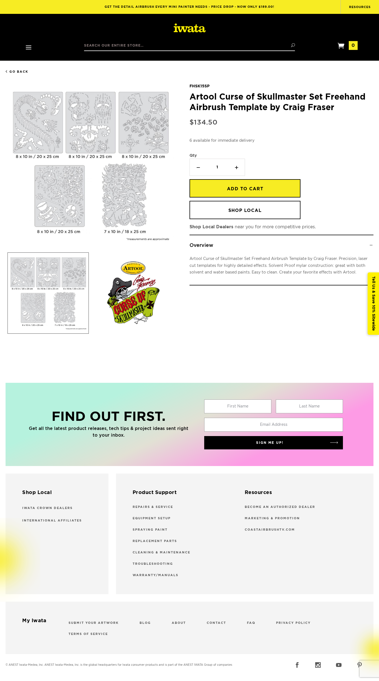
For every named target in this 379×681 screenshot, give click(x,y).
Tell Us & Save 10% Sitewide (373, 303)
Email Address (273, 425)
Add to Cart (245, 189)
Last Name (309, 406)
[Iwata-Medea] (190, 28)
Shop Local (245, 210)
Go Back (18, 71)
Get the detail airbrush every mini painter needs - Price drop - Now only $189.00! (190, 6)
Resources (360, 7)
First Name (237, 406)
